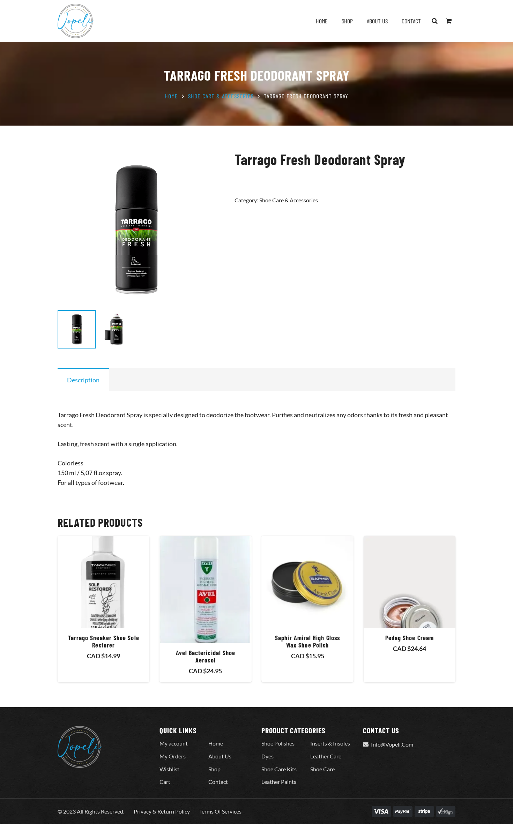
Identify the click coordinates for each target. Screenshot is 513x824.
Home (171, 96)
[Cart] (448, 21)
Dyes (267, 756)
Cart (164, 781)
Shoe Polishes (278, 743)
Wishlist (169, 769)
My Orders (172, 756)
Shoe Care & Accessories (221, 96)
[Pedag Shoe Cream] (409, 582)
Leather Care (325, 756)
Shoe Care (322, 769)
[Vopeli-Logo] (76, 21)
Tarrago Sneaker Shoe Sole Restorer (103, 641)
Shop (214, 769)
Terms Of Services (220, 811)
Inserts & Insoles (330, 743)
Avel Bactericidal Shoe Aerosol (206, 656)
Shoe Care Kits (279, 769)
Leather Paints (278, 781)
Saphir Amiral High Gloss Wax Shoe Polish (307, 641)
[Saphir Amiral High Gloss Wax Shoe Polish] (307, 582)
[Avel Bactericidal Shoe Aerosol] (205, 589)
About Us (219, 756)
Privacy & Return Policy (162, 811)
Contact (218, 781)
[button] (435, 21)
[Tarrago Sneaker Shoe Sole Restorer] (103, 582)
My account (173, 743)
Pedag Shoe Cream (409, 638)
